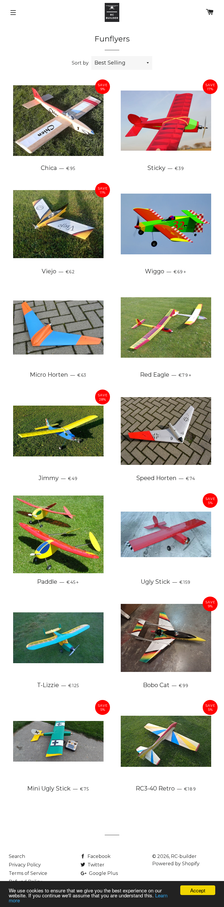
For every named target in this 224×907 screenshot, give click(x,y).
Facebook (98, 856)
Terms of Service (28, 873)
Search (17, 856)
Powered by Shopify (176, 863)
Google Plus (103, 873)
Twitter (95, 865)
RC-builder (184, 856)
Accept (197, 890)
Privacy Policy (25, 865)
